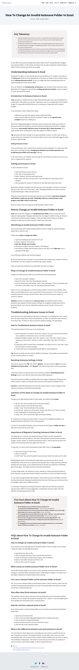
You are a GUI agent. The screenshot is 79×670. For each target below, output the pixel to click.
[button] (75, 3)
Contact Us (34, 666)
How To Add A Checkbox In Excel (21, 650)
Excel (51, 3)
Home (42, 3)
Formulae (71, 3)
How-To (56, 3)
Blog (47, 3)
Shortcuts (63, 3)
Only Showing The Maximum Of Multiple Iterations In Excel (28, 648)
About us (44, 666)
